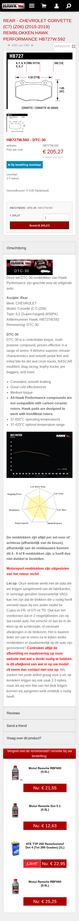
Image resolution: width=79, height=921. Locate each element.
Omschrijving (16, 247)
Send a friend (17, 725)
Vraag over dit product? (24, 738)
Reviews (13, 713)
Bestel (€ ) (39, 225)
